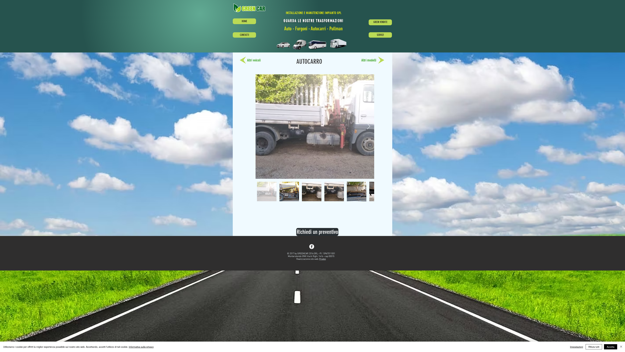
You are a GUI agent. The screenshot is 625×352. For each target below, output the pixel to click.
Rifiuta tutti (593, 346)
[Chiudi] (621, 346)
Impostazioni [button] (576, 346)
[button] (250, 8)
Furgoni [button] (301, 29)
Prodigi (322, 259)
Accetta (610, 346)
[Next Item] (368, 126)
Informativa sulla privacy (141, 346)
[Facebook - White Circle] (311, 246)
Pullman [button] (336, 29)
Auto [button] (288, 29)
